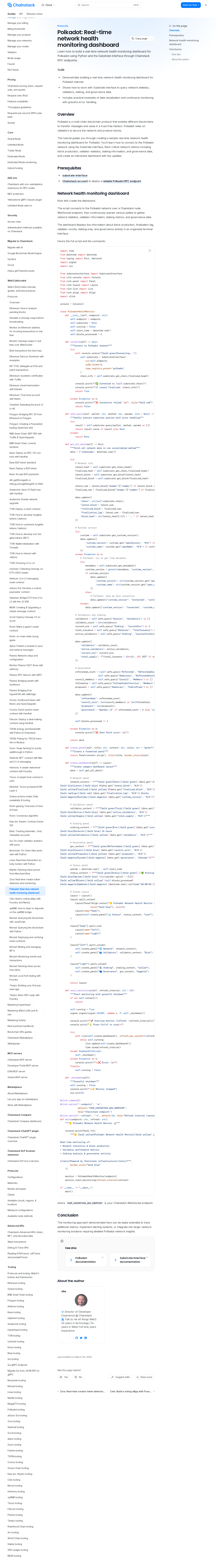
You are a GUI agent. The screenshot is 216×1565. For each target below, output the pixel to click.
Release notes (35, 13)
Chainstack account (75, 181)
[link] (86, 1260)
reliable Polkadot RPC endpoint (122, 181)
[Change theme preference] (205, 5)
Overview (174, 30)
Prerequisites (176, 35)
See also (176, 54)
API (21, 13)
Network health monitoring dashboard (184, 42)
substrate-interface (74, 175)
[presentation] (28, 791)
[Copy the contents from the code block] (150, 251)
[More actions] (152, 38)
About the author (180, 59)
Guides (11, 13)
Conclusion (175, 49)
